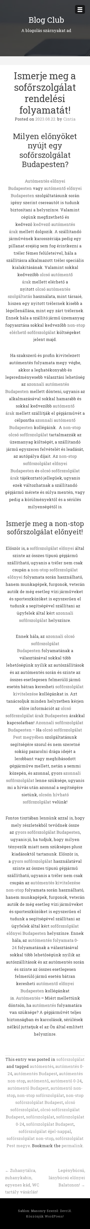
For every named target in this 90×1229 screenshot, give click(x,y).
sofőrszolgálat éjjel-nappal (44, 1131)
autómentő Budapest (28, 1088)
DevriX (65, 1211)
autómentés (44, 1005)
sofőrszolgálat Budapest (50, 1124)
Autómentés (28, 998)
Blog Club (46, 19)
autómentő (38, 1080)
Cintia (69, 119)
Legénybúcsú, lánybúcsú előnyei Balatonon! (66, 1177)
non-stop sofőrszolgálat (40, 1095)
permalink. (73, 1145)
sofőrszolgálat (70, 1059)
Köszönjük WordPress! (45, 1216)
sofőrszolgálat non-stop (30, 1138)
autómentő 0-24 (66, 1080)
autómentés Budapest (35, 1073)
